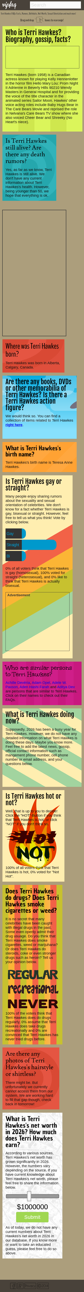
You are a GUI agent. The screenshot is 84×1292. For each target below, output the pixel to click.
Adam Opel (41, 683)
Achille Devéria (18, 683)
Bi (8, 556)
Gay (10, 533)
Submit (32, 1217)
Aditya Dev (66, 687)
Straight (13, 545)
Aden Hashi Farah (34, 687)
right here (14, 425)
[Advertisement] (34, 272)
